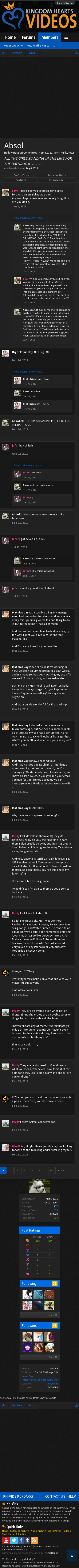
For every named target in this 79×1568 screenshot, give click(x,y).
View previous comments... (28, 217)
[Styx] (27, 1336)
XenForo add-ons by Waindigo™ (19, 1559)
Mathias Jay (20, 612)
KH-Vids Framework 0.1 (14, 1549)
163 (52, 1170)
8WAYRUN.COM (48, 1397)
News (5, 1530)
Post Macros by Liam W (46, 1546)
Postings (21, 179)
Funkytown (52, 1383)
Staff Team (8, 1534)
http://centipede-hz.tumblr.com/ (40, 1379)
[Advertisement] (39, 98)
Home (10, 37)
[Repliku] (49, 1305)
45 (54, 1325)
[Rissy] (27, 1347)
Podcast (67, 1530)
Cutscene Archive (19, 1530)
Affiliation (21, 1534)
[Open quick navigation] (76, 53)
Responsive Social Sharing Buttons (20, 1565)
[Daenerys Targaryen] (27, 1294)
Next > (60, 1170)
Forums (28, 37)
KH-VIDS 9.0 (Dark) (18, 1496)
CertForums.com (51, 1565)
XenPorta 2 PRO (8, 1397)
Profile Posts (21, 175)
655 (56, 1210)
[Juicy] (49, 1336)
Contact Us (55, 1496)
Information (56, 179)
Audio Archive (38, 1530)
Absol (26, 225)
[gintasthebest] (38, 1347)
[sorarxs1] (49, 1347)
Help (71, 1496)
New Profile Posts (38, 45)
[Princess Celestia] (38, 1336)
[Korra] (38, 1294)
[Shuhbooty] (27, 1305)
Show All (53, 1315)
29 (54, 1283)
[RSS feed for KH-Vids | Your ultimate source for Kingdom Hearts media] (34, 1540)
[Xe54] (38, 1305)
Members (50, 37)
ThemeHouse (50, 1552)
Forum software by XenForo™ (17, 1546)
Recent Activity (56, 175)
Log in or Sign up (65, 3)
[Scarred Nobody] (49, 1294)
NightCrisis (19, 352)
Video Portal (54, 1530)
